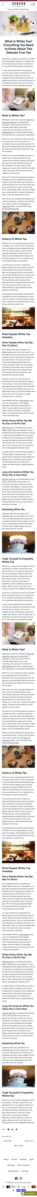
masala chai (6, 206)
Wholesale (11, 1165)
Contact (14, 1159)
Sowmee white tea (8, 479)
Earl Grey (24, 204)
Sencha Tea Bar (15, 1182)
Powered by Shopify (25, 1182)
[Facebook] (16, 1178)
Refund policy (13, 1171)
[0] (33, 23)
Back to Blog (18, 1146)
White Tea (8, 1136)
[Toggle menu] (2, 4)
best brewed (24, 400)
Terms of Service (23, 1165)
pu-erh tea (24, 122)
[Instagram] (21, 1178)
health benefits (7, 132)
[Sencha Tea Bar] (18, 4)
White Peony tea (8, 428)
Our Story (25, 1171)
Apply (31, 1159)
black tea (13, 122)
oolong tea (6, 122)
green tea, (30, 120)
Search (6, 1159)
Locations (23, 1159)
